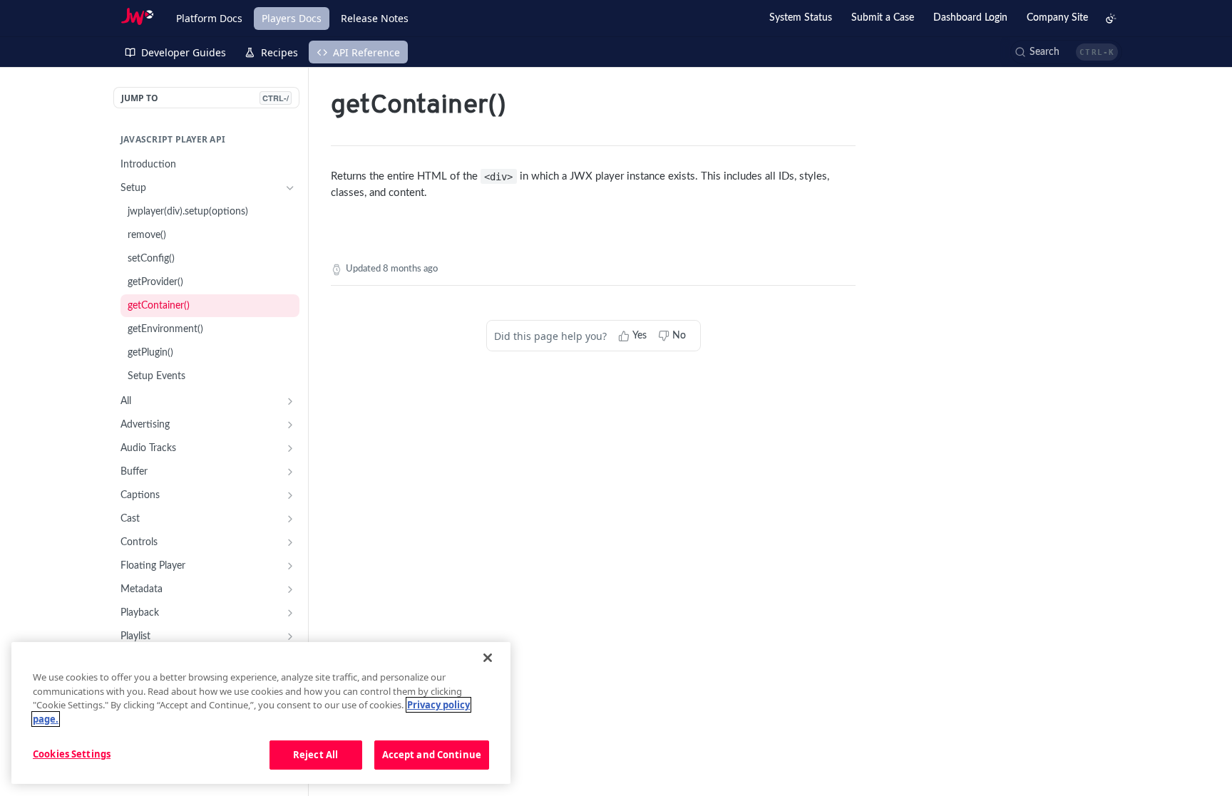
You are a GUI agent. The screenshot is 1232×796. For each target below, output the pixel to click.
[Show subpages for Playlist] (290, 636)
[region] (260, 713)
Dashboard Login (970, 18)
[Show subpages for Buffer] (290, 471)
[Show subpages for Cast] (290, 518)
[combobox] (1066, 52)
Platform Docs (209, 18)
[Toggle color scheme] (1110, 18)
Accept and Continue (431, 754)
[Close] (487, 657)
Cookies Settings (72, 754)
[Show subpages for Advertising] (290, 424)
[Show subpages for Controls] (290, 542)
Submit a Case (882, 18)
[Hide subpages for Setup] (290, 188)
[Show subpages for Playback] (290, 613)
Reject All (315, 754)
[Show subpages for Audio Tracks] (290, 448)
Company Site (1057, 18)
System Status (800, 18)
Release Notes (375, 18)
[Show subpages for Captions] (290, 495)
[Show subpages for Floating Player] (290, 566)
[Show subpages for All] (290, 401)
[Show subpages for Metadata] (290, 589)
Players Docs (292, 18)
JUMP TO (205, 98)
